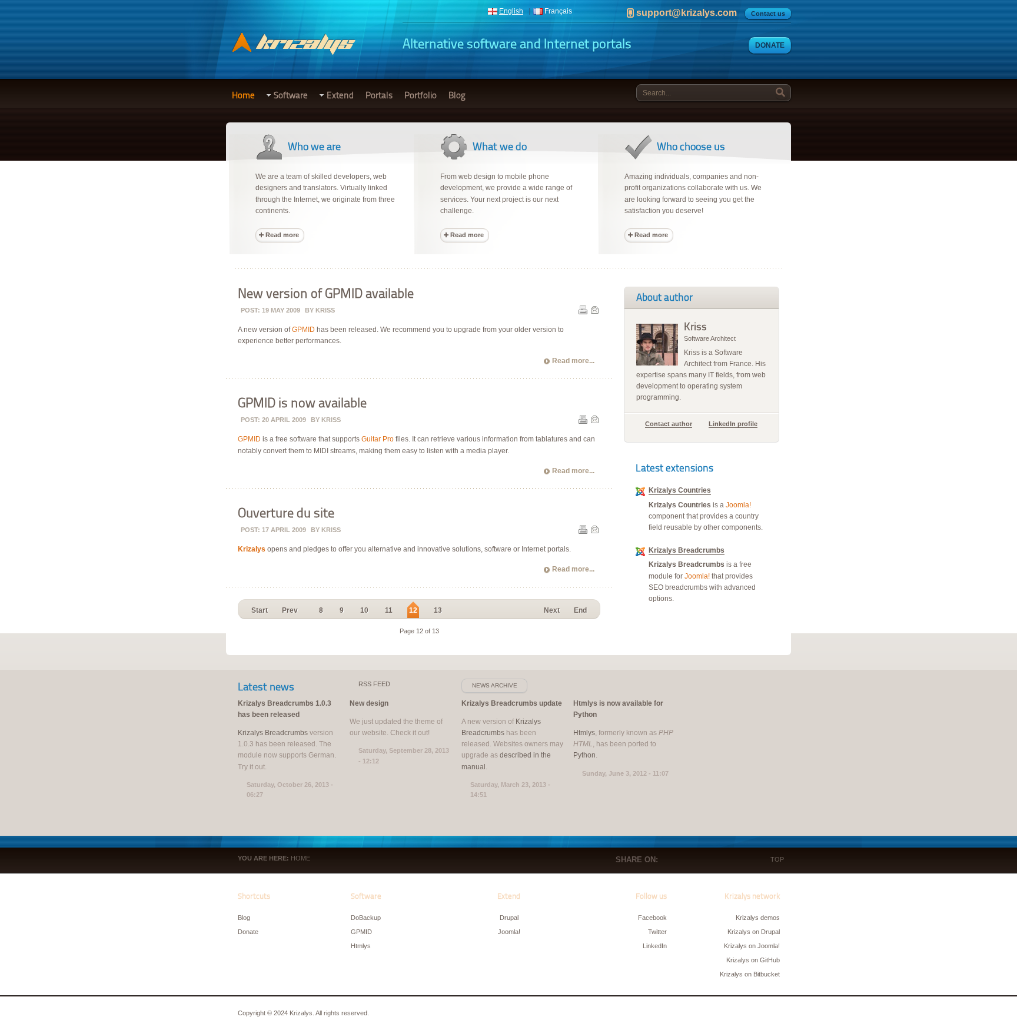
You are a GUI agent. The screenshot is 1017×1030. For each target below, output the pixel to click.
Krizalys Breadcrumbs (686, 550)
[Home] (293, 49)
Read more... (573, 361)
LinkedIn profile (733, 423)
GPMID (303, 329)
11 (389, 610)
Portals (379, 95)
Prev (290, 610)
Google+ (701, 860)
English (511, 11)
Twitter (684, 860)
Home (243, 95)
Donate (770, 45)
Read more (282, 234)
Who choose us (691, 146)
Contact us (768, 13)
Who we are (314, 146)
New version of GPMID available (326, 293)
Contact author (668, 423)
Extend (340, 95)
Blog (457, 95)
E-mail (594, 309)
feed (374, 683)
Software (291, 95)
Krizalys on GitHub (753, 959)
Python (584, 755)
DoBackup (366, 917)
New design (369, 703)
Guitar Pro (377, 439)
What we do (500, 146)
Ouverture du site (286, 513)
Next (552, 610)
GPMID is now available (302, 403)
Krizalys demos (758, 917)
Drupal (509, 917)
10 (364, 610)
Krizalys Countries (680, 490)
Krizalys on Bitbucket (750, 974)
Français (558, 11)
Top (777, 859)
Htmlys (584, 733)
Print (582, 309)
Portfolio (420, 95)
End (580, 610)
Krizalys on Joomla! (752, 945)
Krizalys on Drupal (753, 931)
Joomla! (738, 505)
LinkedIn (719, 860)
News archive (494, 685)
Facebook (666, 860)
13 (438, 610)
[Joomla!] (640, 493)
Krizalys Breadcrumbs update (511, 703)
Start (259, 610)
